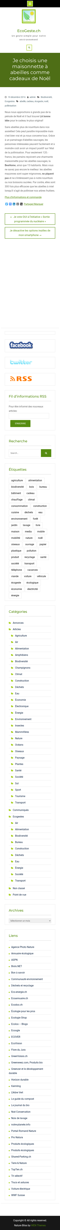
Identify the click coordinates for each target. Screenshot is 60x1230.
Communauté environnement (27, 979)
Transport (20, 802)
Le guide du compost (22, 1098)
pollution (31, 550)
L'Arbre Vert (17, 1092)
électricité (32, 589)
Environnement (23, 719)
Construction (22, 680)
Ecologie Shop (19, 1017)
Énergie (19, 712)
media (28, 531)
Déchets (19, 687)
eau (40, 512)
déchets (28, 512)
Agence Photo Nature (22, 947)
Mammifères (22, 731)
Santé (18, 770)
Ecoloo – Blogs (19, 1024)
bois (31, 486)
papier (43, 544)
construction (40, 505)
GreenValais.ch (19, 1056)
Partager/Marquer (33, 204)
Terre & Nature (19, 1163)
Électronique (21, 706)
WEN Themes (38, 1225)
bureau (43, 486)
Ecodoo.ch (17, 1004)
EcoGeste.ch (28, 31)
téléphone (16, 569)
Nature (18, 738)
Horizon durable (19, 1079)
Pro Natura (17, 1137)
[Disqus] (30, 285)
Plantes (19, 764)
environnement (19, 518)
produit (15, 557)
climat (31, 499)
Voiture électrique (20, 1188)
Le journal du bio (20, 1105)
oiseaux (15, 544)
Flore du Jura (18, 1049)
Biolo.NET (16, 966)
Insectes (19, 725)
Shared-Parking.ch (21, 1156)
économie (16, 589)
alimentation (35, 480)
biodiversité (17, 486)
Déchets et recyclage (22, 985)
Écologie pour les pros (23, 1011)
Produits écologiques (22, 1143)
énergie (15, 595)
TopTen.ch (17, 1169)
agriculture (17, 480)
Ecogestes (10, 101)
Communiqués (21, 810)
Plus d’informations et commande (23, 197)
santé (43, 557)
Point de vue (19, 894)
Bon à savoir (18, 972)
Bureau (19, 842)
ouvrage (29, 544)
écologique (32, 582)
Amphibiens (21, 654)
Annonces (18, 622)
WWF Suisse (18, 1195)
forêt (35, 518)
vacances (32, 569)
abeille (23, 101)
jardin (14, 525)
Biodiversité (46, 97)
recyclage (29, 557)
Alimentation (22, 648)
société (15, 563)
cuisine (15, 512)
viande (14, 576)
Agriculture (21, 635)
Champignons (22, 667)
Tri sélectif (16, 1175)
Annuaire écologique (22, 953)
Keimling (16, 1086)
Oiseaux (19, 751)
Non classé (19, 888)
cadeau (30, 101)
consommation (19, 505)
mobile (41, 531)
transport (29, 563)
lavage (26, 525)
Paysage (19, 757)
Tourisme (20, 796)
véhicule (41, 576)
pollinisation (10, 105)
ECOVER (15, 1036)
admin (33, 97)
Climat (18, 674)
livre (38, 525)
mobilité (15, 537)
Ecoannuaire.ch (19, 998)
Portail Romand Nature (23, 1130)
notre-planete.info (20, 1124)
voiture (27, 576)
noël (46, 101)
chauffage (16, 499)
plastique (16, 550)
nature (29, 537)
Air (16, 642)
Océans (19, 744)
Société (19, 776)
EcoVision (16, 1043)
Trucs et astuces (20, 1182)
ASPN (14, 959)
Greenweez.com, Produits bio (27, 1062)
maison (15, 531)
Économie (20, 699)
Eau (17, 693)
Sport (18, 789)
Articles (17, 629)
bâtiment (16, 493)
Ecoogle (15, 1030)
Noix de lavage (19, 1118)
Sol (17, 783)
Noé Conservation (20, 1111)
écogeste (39, 101)
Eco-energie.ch (19, 991)
